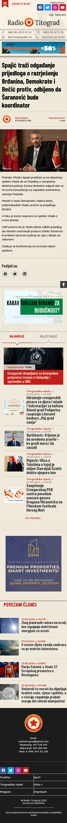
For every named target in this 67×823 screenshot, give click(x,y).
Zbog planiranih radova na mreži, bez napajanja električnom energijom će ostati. (44, 626)
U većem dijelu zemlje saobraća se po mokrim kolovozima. (43, 646)
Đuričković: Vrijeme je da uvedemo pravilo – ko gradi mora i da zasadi (43, 441)
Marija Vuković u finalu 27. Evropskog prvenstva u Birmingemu (39, 670)
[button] (63, 284)
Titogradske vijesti (57, 117)
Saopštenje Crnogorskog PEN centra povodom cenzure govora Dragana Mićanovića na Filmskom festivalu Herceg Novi (44, 497)
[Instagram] (55, 7)
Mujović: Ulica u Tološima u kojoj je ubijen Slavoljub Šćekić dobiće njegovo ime (44, 466)
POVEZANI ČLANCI (20, 604)
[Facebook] (40, 7)
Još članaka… (33, 518)
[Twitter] (47, 7)
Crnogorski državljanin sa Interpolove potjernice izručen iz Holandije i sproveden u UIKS (32, 377)
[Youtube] (62, 7)
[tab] (17, 336)
